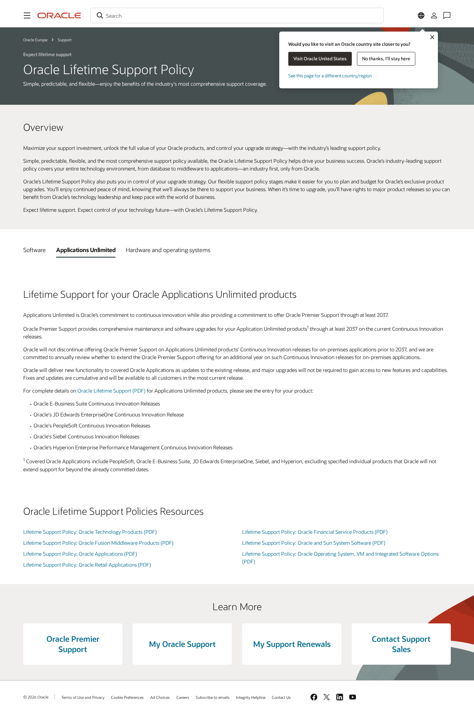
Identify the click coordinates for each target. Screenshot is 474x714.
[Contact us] (447, 15)
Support (65, 39)
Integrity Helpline (250, 697)
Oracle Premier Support (72, 644)
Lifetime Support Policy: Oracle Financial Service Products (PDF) (315, 531)
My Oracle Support (182, 644)
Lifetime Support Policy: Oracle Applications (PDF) (80, 553)
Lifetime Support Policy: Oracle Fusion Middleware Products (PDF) (98, 542)
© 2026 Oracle (35, 696)
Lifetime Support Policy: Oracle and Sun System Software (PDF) (313, 542)
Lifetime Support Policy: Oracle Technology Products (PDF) (90, 531)
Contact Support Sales (401, 644)
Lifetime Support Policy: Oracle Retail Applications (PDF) (87, 564)
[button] (27, 15)
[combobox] (237, 15)
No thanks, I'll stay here (386, 58)
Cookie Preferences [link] (127, 697)
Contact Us (281, 697)
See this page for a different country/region (330, 76)
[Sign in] (434, 15)
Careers (182, 697)
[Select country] (421, 15)
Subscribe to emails (213, 697)
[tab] (34, 250)
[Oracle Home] (59, 15)
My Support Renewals (292, 644)
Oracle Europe (35, 39)
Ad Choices (160, 697)
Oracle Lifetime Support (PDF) (111, 390)
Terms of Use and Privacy (82, 697)
